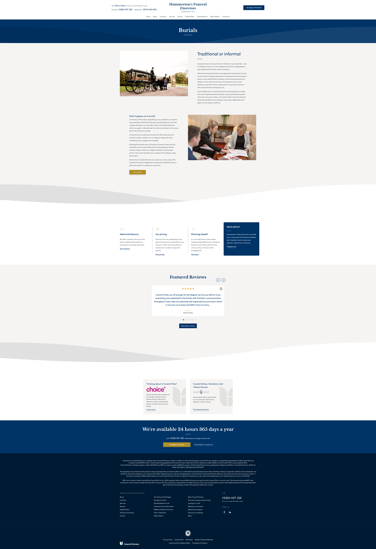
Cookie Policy (179, 540)
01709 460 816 (149, 10)
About (155, 16)
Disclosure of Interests (195, 513)
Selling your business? (195, 506)
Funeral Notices (202, 16)
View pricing (159, 254)
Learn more (151, 409)
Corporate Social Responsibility (179, 543)
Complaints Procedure (199, 543)
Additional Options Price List (163, 509)
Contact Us (226, 16)
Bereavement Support (195, 509)
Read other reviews (188, 326)
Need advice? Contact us (203, 444)
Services (172, 16)
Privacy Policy (168, 540)
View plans (195, 254)
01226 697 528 (125, 10)
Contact (122, 516)
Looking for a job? (194, 503)
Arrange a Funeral (176, 445)
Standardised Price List (161, 503)
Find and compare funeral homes (199, 500)
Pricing (180, 16)
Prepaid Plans (124, 509)
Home (148, 16)
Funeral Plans (189, 16)
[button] (218, 280)
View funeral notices (201, 409)
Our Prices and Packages (162, 497)
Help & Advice (215, 16)
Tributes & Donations (127, 513)
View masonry (125, 249)
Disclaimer (189, 540)
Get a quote (137, 172)
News (190, 516)
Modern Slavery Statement (204, 540)
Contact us (231, 247)
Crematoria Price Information (164, 506)
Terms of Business (160, 513)
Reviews (122, 506)
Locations (163, 16)
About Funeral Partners (196, 497)
